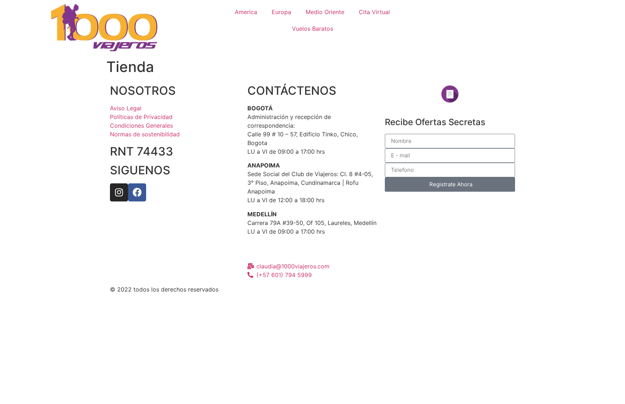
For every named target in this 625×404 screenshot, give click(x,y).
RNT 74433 (141, 151)
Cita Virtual (374, 12)
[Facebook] (137, 192)
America (246, 12)
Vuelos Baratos (312, 28)
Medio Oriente (325, 12)
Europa (281, 12)
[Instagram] (119, 192)
